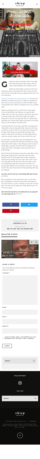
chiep (10, 35)
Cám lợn (15, 35)
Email (5, 316)
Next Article (20, 226)
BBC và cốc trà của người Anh (20, 229)
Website (5, 326)
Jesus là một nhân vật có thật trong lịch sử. (15, 98)
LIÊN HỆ (33, 421)
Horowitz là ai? (20, 223)
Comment (6, 273)
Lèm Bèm (21, 35)
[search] (34, 361)
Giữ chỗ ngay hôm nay (20, 15)
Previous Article (20, 221)
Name (4, 307)
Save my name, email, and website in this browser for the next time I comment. (20, 337)
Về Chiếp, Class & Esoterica (16, 421)
